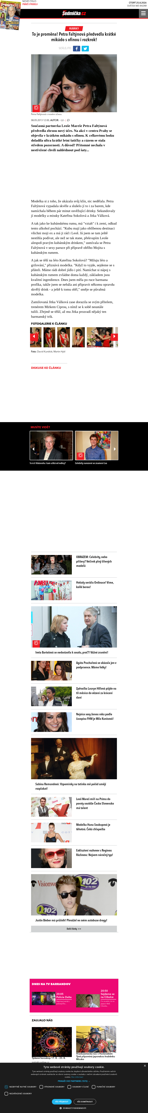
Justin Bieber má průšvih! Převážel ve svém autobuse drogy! (71, 920)
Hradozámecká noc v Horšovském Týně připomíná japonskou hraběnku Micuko (95, 1057)
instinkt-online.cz (40, 1062)
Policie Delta (64, 996)
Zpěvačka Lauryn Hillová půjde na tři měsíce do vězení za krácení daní (96, 693)
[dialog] (74, 1088)
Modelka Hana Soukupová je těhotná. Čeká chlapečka (93, 827)
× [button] (145, 1066)
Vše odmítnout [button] (85, 1101)
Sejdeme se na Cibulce (107, 994)
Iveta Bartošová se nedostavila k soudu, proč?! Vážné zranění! (71, 652)
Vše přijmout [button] (61, 1101)
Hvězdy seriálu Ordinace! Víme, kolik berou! (95, 585)
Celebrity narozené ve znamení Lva (91, 463)
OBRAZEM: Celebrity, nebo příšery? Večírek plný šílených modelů (94, 562)
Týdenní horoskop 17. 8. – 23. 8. (48, 1058)
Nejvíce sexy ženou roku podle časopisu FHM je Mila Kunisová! (95, 716)
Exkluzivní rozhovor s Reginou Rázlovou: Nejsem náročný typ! (94, 853)
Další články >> (74, 929)
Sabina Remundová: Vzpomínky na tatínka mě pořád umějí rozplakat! (70, 786)
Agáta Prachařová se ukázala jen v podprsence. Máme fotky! (96, 665)
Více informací (77, 1077)
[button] (74, 1081)
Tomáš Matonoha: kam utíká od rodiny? (48, 463)
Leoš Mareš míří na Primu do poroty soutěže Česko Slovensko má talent (95, 804)
